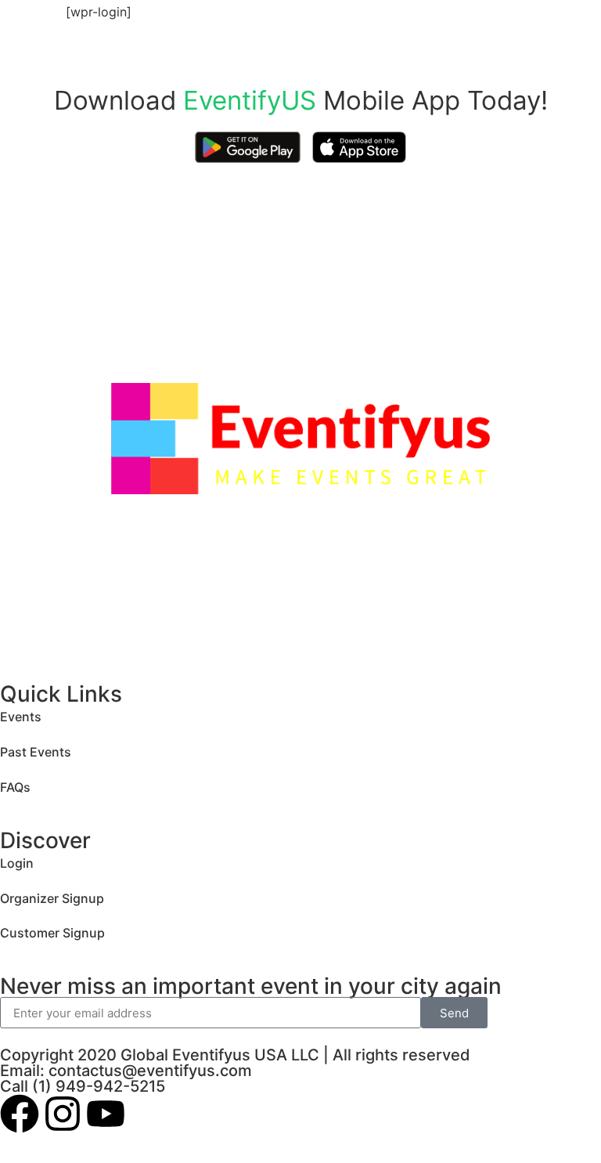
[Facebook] (19, 1113)
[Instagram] (62, 1113)
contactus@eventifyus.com (150, 1070)
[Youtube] (105, 1113)
